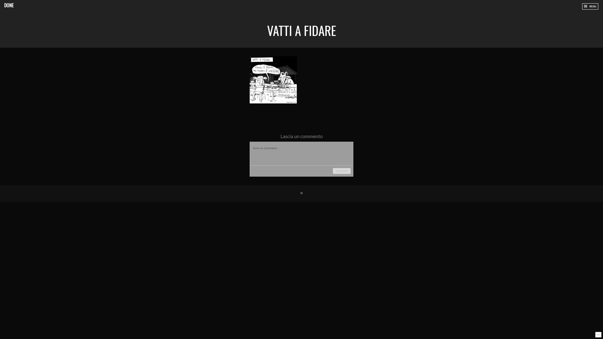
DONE (9, 5)
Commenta (341, 171)
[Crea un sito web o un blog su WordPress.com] (301, 193)
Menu (592, 6)
